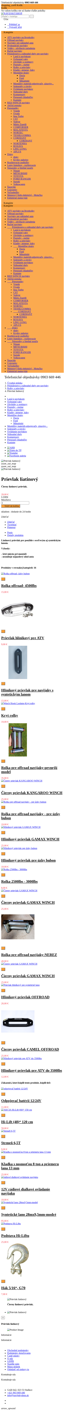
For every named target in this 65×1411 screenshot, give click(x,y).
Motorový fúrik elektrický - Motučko (24, 195)
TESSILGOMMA (22, 135)
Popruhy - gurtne (21, 64)
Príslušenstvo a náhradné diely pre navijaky (28, 53)
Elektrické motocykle (17, 198)
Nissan (16, 170)
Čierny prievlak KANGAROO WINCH (31, 793)
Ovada (16, 113)
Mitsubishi (24, 81)
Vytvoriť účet (14, 27)
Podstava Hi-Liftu (15, 1236)
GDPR (10, 1361)
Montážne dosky (21, 72)
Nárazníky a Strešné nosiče (20, 168)
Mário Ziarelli (19, 124)
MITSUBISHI (20, 173)
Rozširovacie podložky (18, 162)
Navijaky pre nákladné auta (20, 43)
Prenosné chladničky (23, 97)
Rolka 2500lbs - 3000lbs (19, 881)
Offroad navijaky (15, 40)
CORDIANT (19, 138)
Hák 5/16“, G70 (13, 1288)
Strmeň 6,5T (11, 1143)
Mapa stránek (13, 1366)
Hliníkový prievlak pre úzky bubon (28, 860)
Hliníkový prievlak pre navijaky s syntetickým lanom (27, 692)
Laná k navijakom (22, 56)
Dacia (22, 75)
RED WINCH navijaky (18, 102)
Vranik (16, 111)
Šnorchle (11, 187)
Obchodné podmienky (18, 1350)
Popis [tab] (10, 532)
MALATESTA (20, 130)
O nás (10, 1358)
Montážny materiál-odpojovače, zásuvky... (33, 83)
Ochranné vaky (20, 59)
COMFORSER (20, 127)
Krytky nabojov (20, 159)
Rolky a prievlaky (21, 67)
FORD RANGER (22, 179)
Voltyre (16, 121)
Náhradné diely (20, 92)
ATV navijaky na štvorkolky (20, 37)
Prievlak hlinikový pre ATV (22, 638)
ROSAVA (18, 146)
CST (15, 119)
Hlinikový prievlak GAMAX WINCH (30, 839)
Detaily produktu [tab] (15, 535)
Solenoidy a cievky (22, 86)
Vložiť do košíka (10, 506)
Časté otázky (13, 1355)
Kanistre (17, 100)
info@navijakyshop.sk (18, 1395)
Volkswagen (19, 184)
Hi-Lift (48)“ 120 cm (17, 1122)
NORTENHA (20, 143)
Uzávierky (12, 189)
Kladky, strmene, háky (24, 70)
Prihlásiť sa (13, 24)
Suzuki (16, 181)
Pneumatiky (13, 108)
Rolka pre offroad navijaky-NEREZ (29, 955)
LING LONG (20, 149)
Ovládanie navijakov (23, 89)
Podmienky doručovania (19, 1353)
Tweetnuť (12, 524)
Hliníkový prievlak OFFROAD (25, 997)
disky (15, 157)
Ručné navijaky (14, 51)
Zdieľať (11, 522)
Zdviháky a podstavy (23, 62)
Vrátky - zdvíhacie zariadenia (21, 48)
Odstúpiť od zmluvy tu (18, 1369)
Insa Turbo (18, 116)
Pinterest (11, 527)
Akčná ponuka (14, 105)
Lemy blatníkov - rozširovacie (21, 165)
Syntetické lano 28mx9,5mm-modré (28, 1214)
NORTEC (18, 132)
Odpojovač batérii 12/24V (21, 1101)
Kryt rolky (9, 715)
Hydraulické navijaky (17, 45)
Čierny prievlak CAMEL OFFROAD (30, 1049)
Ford (21, 78)
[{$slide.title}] (11, 447)
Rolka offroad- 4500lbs (19, 586)
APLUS (17, 151)
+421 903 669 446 (16, 1392)
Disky (10, 154)
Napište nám (13, 1364)
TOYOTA (18, 176)
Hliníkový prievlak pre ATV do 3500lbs (31, 1070)
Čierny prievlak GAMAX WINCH (28, 902)
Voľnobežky (13, 192)
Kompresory (19, 94)
